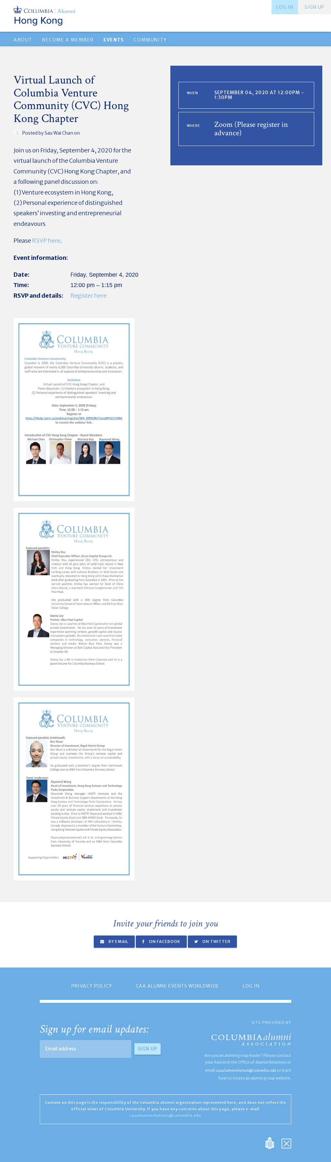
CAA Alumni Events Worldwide (177, 986)
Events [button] (113, 40)
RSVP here (46, 240)
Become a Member (68, 40)
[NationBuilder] (273, 1142)
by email (118, 941)
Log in (284, 7)
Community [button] (150, 40)
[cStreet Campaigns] (286, 1142)
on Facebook (164, 941)
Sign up (314, 7)
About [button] (23, 40)
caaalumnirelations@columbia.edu (246, 1070)
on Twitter (215, 941)
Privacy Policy (91, 986)
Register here (88, 295)
